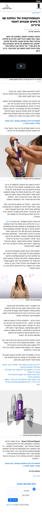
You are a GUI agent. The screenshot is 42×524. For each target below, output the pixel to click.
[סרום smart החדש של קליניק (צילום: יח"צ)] (21, 413)
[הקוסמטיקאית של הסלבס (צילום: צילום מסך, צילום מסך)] (21, 288)
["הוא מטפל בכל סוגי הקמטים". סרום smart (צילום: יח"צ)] (21, 158)
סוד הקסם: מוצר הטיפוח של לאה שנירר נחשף (22, 380)
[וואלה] (21, 1)
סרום (34, 476)
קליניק (38, 476)
